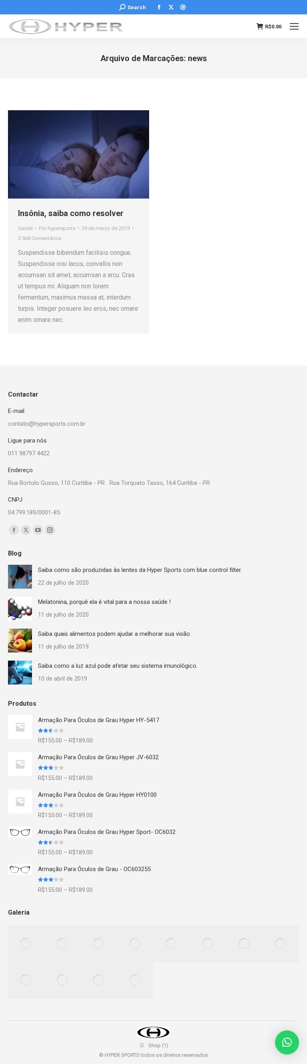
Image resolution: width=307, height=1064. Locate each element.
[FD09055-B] (135, 980)
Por (57, 228)
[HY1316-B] (172, 944)
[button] (287, 1042)
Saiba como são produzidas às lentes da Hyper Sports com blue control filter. (140, 570)
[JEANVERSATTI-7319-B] (62, 980)
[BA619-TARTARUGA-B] (99, 944)
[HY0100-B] (62, 944)
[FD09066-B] (208, 944)
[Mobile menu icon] (294, 26)
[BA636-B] (281, 944)
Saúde (25, 228)
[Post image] (20, 577)
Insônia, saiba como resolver (71, 213)
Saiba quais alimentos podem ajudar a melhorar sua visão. (114, 633)
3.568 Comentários (39, 238)
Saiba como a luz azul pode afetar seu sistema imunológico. (117, 665)
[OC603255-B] (99, 980)
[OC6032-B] (26, 980)
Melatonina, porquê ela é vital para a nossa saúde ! (104, 601)
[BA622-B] (135, 944)
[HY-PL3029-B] (26, 944)
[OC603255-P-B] (244, 944)
